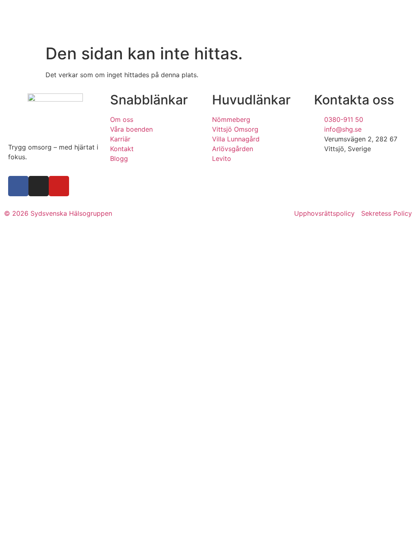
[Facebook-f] (18, 186)
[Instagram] (38, 186)
